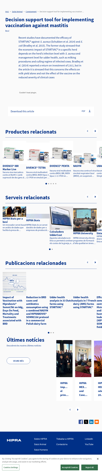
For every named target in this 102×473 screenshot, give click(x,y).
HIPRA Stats (33, 220)
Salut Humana (41, 449)
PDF (83, 111)
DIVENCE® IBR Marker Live (11, 167)
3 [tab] (51, 183)
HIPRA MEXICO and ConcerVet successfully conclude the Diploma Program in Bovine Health (83, 389)
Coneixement (31, 11)
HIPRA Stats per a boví (13, 220)
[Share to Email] (97, 422)
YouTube (89, 444)
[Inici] (14, 444)
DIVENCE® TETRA (36, 167)
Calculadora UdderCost (57, 233)
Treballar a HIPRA (65, 438)
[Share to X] (86, 422)
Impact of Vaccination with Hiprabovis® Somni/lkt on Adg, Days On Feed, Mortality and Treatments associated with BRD (13, 310)
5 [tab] (55, 183)
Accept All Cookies (70, 467)
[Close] (98, 459)
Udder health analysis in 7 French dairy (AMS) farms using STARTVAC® (84, 302)
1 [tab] (46, 183)
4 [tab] (53, 183)
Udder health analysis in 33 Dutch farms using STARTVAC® (61, 302)
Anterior (87, 131)
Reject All (90, 467)
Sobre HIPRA (40, 438)
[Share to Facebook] (81, 422)
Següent (95, 131)
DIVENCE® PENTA (59, 166)
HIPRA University (83, 233)
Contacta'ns (61, 444)
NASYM (77, 166)
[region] (51, 464)
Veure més (18, 361)
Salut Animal (17, 11)
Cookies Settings (11, 467)
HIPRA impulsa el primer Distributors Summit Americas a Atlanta (64, 389)
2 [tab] (48, 183)
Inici (7, 11)
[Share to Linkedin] (91, 422)
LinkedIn (89, 438)
